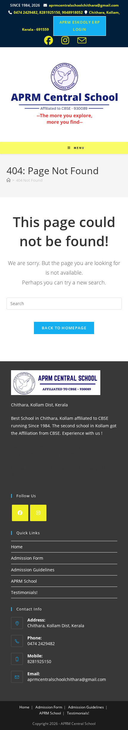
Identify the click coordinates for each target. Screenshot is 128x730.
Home (17, 547)
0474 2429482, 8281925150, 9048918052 (49, 12)
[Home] (8, 180)
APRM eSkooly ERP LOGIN (80, 26)
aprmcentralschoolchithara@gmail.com (84, 5)
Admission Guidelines (32, 570)
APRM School (24, 581)
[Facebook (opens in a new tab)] (50, 40)
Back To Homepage (64, 327)
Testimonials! (24, 592)
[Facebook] (20, 513)
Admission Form (27, 558)
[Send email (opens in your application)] (80, 40)
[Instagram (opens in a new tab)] (67, 40)
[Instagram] (38, 513)
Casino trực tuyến (28, 468)
